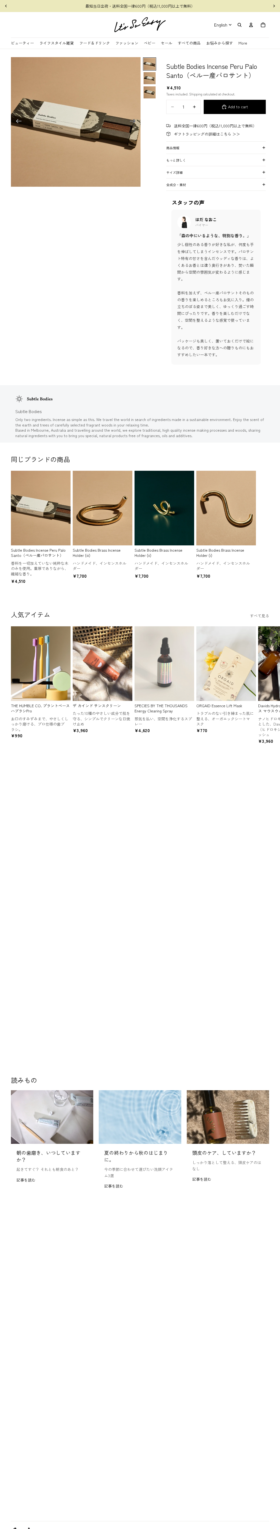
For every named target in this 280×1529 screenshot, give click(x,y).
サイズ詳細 (174, 172)
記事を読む (26, 1180)
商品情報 (172, 147)
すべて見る (259, 615)
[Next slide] (274, 6)
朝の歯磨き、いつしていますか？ (48, 1156)
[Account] (251, 25)
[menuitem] (243, 43)
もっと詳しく (176, 160)
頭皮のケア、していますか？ (224, 1152)
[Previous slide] (6, 6)
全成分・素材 (176, 184)
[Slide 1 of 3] (150, 64)
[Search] (240, 25)
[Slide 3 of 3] (150, 92)
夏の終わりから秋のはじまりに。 (136, 1156)
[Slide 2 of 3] (150, 78)
